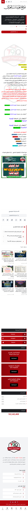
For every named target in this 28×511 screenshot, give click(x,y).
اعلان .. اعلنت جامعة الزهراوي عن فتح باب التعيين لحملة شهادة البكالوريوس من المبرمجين (8, 290)
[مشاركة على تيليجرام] (11, 220)
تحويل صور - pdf (18, 489)
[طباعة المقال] (24, 220)
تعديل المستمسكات (17, 496)
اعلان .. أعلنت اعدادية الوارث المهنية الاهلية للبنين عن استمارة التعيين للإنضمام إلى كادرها (20, 275)
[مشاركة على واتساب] (16, 220)
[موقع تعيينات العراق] (15, 8)
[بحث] (3, 1)
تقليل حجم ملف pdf (17, 493)
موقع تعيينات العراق (12, 504)
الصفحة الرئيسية (22, 29)
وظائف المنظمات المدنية (20, 403)
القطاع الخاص (22, 401)
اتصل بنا (19, 481)
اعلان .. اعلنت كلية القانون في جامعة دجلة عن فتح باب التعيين (21, 260)
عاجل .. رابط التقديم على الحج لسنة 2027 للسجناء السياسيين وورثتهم (8, 275)
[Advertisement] (14, 48)
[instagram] (11, 502)
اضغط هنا (7, 105)
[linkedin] (13, 502)
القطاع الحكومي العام (21, 399)
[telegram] (15, 502)
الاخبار (24, 396)
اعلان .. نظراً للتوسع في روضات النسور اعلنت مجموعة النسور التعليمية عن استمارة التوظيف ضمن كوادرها (21, 290)
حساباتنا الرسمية (18, 474)
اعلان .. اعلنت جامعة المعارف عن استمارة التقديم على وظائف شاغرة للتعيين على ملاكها (8, 260)
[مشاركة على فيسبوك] (3, 220)
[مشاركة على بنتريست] (20, 220)
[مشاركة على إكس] (7, 220)
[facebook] (17, 502)
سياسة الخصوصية (17, 477)
